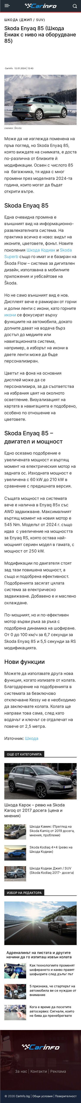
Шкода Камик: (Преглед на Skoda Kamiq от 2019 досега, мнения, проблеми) (52, 830)
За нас (21, 1071)
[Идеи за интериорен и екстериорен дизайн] (40, 6)
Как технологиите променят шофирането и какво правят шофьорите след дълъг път (52, 969)
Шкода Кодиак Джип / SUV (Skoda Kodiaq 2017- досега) (52, 870)
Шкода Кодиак (41, 250)
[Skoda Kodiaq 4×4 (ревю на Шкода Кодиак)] (15, 852)
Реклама (58, 1071)
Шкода (31, 738)
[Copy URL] (52, 53)
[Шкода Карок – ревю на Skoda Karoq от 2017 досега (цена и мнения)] (40, 781)
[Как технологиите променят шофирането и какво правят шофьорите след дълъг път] (15, 970)
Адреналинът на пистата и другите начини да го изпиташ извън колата (39, 954)
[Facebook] (22, 53)
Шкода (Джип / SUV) (24, 20)
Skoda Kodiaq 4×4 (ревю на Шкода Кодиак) (51, 849)
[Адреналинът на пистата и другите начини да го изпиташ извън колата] (40, 923)
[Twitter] (40, 1062)
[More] (62, 53)
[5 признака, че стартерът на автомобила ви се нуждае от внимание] (15, 991)
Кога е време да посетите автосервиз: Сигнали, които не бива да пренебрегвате (52, 1011)
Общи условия (42, 1096)
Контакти (38, 1071)
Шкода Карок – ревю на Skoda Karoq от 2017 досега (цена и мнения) (34, 810)
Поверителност (66, 1096)
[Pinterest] (32, 53)
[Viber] (42, 53)
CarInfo (9, 68)
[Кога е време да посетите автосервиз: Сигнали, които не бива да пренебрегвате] (15, 1012)
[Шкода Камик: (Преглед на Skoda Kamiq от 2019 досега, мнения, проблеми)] (15, 832)
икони (10, 314)
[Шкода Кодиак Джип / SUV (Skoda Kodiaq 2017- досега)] (15, 873)
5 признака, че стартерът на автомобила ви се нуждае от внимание (53, 990)
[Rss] (52, 1062)
